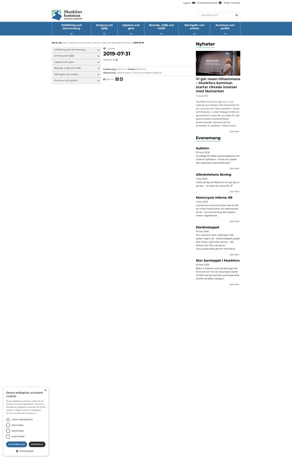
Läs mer (234, 168)
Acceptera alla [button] (16, 444)
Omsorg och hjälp (104, 26)
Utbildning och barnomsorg (71, 26)
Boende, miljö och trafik (161, 26)
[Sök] (237, 15)
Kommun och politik (225, 26)
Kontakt (235, 2)
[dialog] (26, 421)
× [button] (45, 390)
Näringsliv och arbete (194, 26)
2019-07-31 (109, 59)
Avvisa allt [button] (37, 444)
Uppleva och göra (131, 26)
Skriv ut (109, 79)
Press (227, 2)
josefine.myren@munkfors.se (147, 72)
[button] (26, 451)
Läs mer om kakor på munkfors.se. (21, 413)
